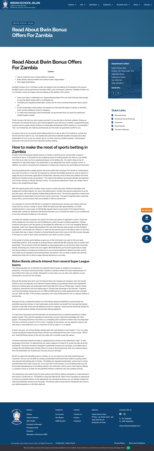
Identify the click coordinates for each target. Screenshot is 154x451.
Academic (107, 5)
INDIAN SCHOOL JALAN (25, 3)
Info (81, 5)
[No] (151, 448)
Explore (71, 5)
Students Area (122, 5)
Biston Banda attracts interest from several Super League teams (40, 80)
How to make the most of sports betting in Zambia (35, 77)
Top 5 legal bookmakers (26, 82)
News (136, 5)
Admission (93, 5)
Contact (147, 5)
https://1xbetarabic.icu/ (34, 98)
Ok (128, 448)
